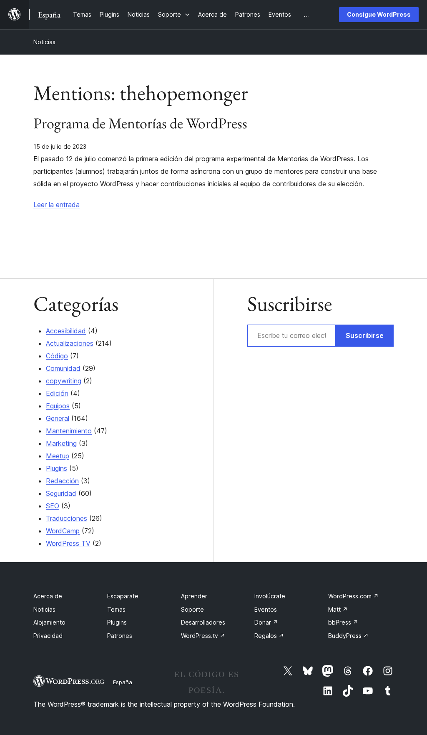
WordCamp (63, 531)
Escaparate (122, 596)
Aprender (194, 596)
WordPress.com (353, 596)
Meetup (57, 456)
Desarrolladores (203, 622)
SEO (52, 506)
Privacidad (48, 635)
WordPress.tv (203, 635)
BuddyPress (348, 635)
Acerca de (47, 596)
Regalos (269, 635)
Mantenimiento (69, 431)
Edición (57, 393)
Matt (338, 609)
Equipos (58, 406)
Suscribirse (365, 335)
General (57, 418)
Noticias (44, 41)
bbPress (343, 622)
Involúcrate (269, 596)
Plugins (56, 468)
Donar (266, 622)
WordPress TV (68, 543)
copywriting (63, 381)
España (122, 682)
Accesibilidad (66, 331)
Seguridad (61, 493)
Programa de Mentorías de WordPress (140, 123)
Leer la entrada (56, 204)
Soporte (192, 609)
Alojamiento (49, 622)
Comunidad (63, 368)
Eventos (265, 609)
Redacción (62, 481)
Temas (116, 609)
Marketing (61, 443)
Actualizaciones (69, 343)
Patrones (119, 635)
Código (57, 356)
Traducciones (66, 518)
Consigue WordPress (379, 14)
